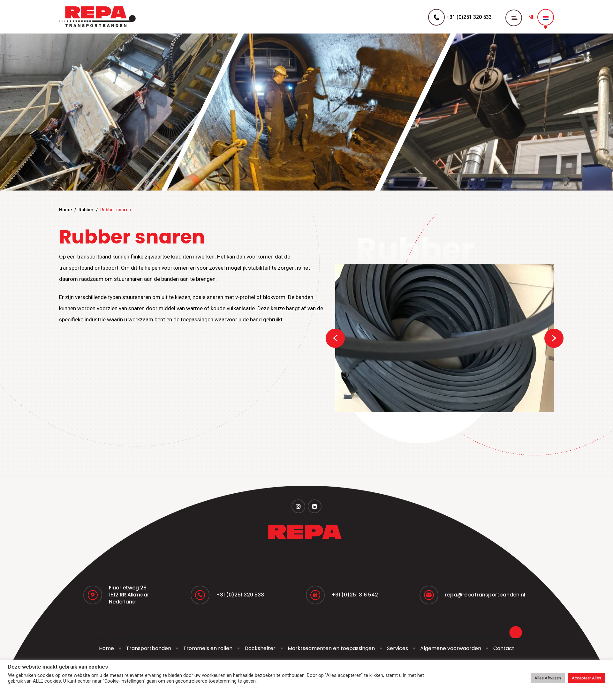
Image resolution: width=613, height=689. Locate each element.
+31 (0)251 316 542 (354, 594)
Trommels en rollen (207, 648)
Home (65, 209)
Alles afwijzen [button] (547, 678)
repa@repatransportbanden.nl (485, 594)
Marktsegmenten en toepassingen (331, 648)
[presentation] (335, 338)
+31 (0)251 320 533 (240, 594)
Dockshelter (260, 648)
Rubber (86, 209)
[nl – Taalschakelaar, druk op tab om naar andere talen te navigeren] (545, 17)
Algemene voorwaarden (450, 648)
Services (397, 648)
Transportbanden (148, 648)
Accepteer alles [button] (586, 678)
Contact (503, 648)
